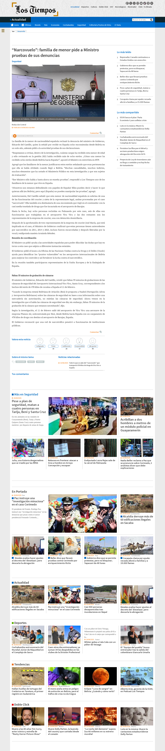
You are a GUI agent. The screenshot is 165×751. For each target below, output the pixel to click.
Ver (14, 31)
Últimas (28, 25)
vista (12, 495)
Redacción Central (19, 124)
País (45, 25)
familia (31, 362)
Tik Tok (144, 3)
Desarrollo (21, 31)
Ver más (13, 398)
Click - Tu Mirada (145, 7)
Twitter (130, 3)
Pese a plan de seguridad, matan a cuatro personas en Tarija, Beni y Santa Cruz (135, 91)
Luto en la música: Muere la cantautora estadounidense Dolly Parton (134, 128)
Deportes (85, 7)
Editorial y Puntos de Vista (100, 25)
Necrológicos (120, 7)
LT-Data (118, 25)
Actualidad (75, 7)
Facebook (127, 3)
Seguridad (81, 25)
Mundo (38, 25)
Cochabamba (68, 25)
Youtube (141, 3)
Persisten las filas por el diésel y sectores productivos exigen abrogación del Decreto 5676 (133, 151)
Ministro (40, 362)
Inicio (16, 25)
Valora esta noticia (21, 339)
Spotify (151, 3)
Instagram (137, 3)
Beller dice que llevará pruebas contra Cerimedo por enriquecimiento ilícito (133, 79)
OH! (111, 7)
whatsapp (134, 3)
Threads (148, 3)
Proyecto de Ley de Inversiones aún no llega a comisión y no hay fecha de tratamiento (135, 162)
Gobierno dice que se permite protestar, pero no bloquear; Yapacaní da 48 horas (133, 68)
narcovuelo (21, 362)
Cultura (94, 7)
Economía (55, 25)
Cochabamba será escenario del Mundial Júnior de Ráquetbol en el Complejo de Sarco (135, 140)
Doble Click (103, 7)
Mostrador (132, 7)
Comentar (94, 133)
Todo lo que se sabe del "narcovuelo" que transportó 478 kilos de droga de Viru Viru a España (85, 365)
